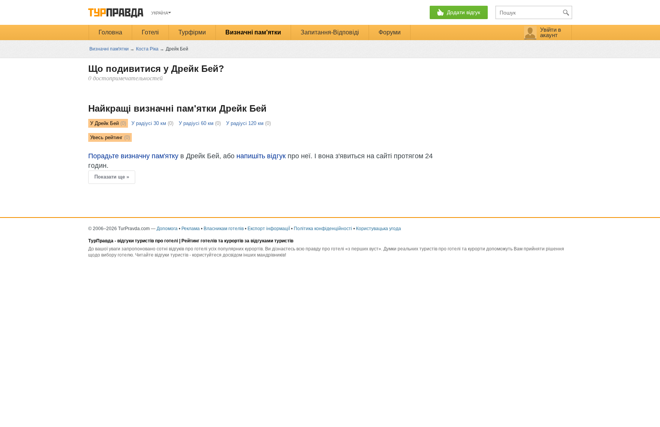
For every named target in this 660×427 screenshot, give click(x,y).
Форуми (390, 32)
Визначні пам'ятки (253, 32)
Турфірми (192, 32)
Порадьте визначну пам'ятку (133, 156)
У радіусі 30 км (148, 123)
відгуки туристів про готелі (147, 241)
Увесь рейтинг (106, 137)
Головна (110, 32)
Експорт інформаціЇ (268, 228)
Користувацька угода (378, 228)
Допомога (167, 228)
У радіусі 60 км (196, 123)
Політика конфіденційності (323, 228)
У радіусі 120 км (245, 123)
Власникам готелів (224, 228)
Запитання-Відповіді (330, 32)
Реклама (190, 228)
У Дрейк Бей (104, 123)
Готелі (150, 32)
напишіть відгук (261, 156)
